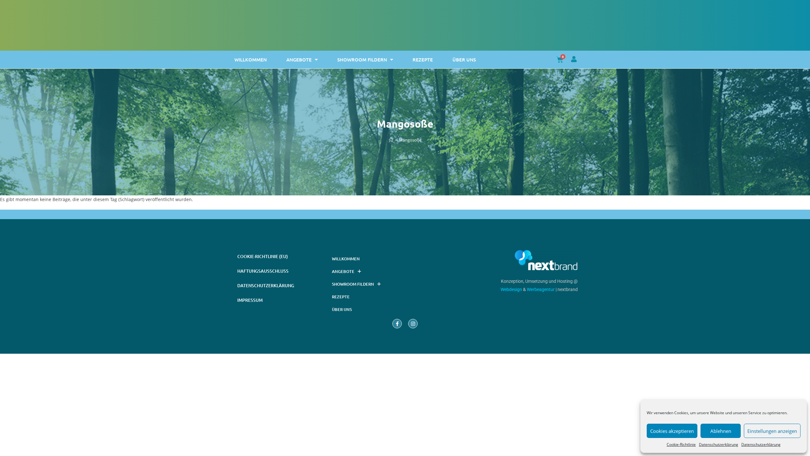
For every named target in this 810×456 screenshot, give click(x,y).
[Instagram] (413, 323)
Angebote (299, 59)
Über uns (464, 59)
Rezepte (423, 59)
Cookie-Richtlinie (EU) (262, 256)
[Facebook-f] (397, 323)
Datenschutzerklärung (718, 444)
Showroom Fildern (362, 59)
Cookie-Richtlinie (681, 444)
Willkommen (250, 59)
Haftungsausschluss (263, 271)
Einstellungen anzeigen (772, 431)
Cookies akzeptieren (672, 431)
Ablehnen (720, 431)
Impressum (250, 300)
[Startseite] (391, 140)
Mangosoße (410, 140)
